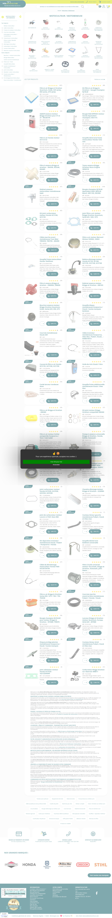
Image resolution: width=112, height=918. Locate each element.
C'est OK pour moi (56, 462)
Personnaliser (56, 464)
